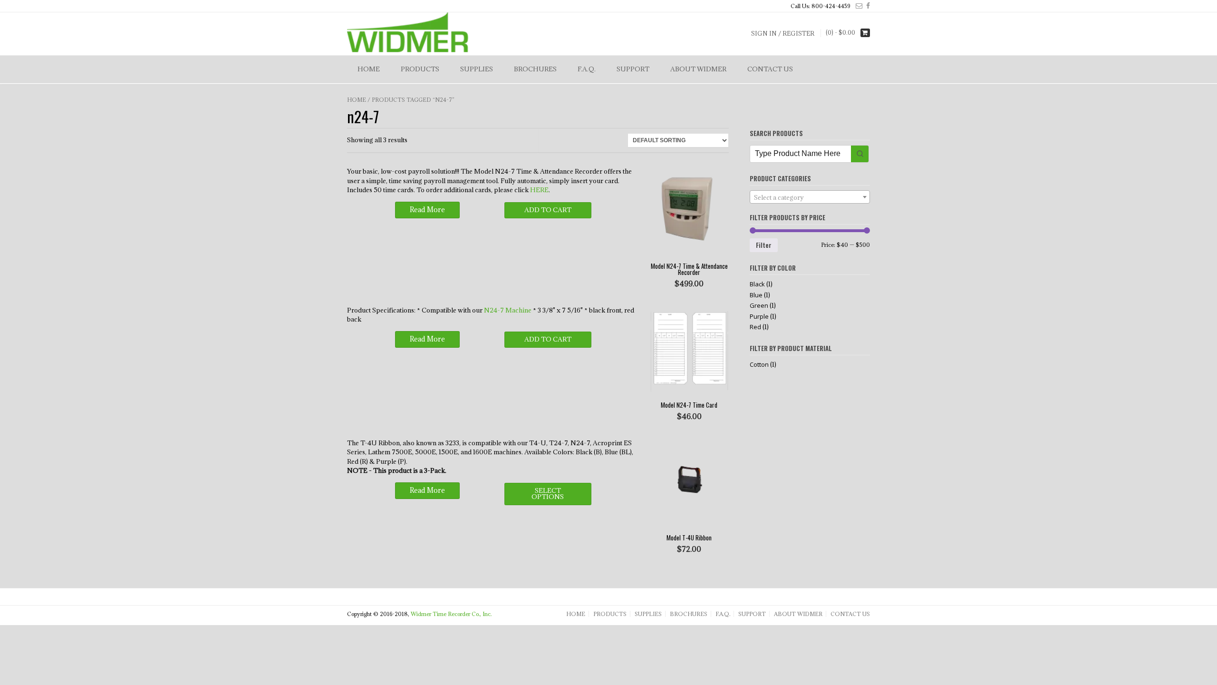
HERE (539, 190)
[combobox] (810, 197)
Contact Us (770, 69)
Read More (427, 209)
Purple (759, 316)
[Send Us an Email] (857, 5)
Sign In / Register (782, 33)
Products (420, 69)
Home (368, 69)
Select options (547, 493)
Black (757, 284)
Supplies (476, 69)
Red (755, 327)
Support (633, 69)
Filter (764, 245)
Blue (756, 295)
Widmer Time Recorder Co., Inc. (451, 613)
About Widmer (698, 69)
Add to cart (547, 210)
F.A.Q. (587, 69)
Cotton (759, 364)
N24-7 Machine (507, 310)
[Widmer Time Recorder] (407, 32)
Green (759, 305)
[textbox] (809, 197)
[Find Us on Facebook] (866, 5)
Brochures (535, 69)
